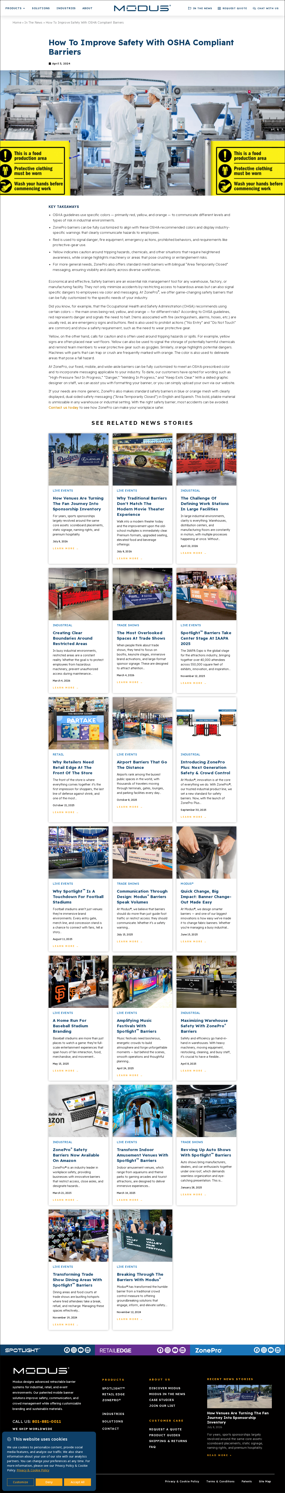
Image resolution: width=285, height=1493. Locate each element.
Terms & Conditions (220, 1481)
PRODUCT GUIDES (164, 1435)
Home (17, 22)
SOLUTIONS (112, 1421)
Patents (247, 1481)
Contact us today (63, 407)
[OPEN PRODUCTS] (24, 8)
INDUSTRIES (113, 1414)
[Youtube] (81, 1350)
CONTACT (110, 1429)
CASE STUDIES (161, 1400)
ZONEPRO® (111, 1400)
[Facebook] (67, 1350)
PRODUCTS (113, 1379)
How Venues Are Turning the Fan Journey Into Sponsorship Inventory (238, 1417)
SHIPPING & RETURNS (168, 1441)
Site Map (265, 1481)
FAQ (152, 1447)
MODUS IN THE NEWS (167, 1394)
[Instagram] (74, 1350)
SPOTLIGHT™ (113, 1388)
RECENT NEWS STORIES (230, 1379)
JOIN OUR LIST (162, 1406)
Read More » (219, 1455)
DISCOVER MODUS (164, 1388)
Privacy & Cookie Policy (182, 1481)
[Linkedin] (88, 1350)
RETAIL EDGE (113, 1394)
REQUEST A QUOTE (165, 1429)
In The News (33, 22)
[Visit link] (78, 459)
